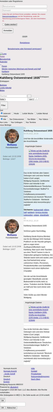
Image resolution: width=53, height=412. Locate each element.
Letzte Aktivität (5, 88)
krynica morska (41, 212)
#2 (25, 218)
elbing (46, 210)
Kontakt (34, 371)
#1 (25, 128)
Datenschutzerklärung (9, 16)
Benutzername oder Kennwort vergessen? (25, 49)
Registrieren (25, 43)
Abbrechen (11, 408)
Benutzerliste (5, 59)
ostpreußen (28, 215)
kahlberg (31, 212)
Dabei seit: (7, 156)
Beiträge (3, 85)
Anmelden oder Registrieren (11, 1)
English (7, 382)
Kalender (3, 62)
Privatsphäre (36, 374)
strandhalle (44, 215)
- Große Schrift (9, 374)
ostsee (36, 215)
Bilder (2, 90)
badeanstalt (38, 210)
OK (2, 401)
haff (25, 212)
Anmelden (8, 30)
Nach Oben (35, 379)
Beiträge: (6, 159)
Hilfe (33, 369)
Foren (2, 56)
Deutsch (7, 379)
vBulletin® (14, 387)
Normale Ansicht (10, 371)
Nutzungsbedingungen (40, 376)
